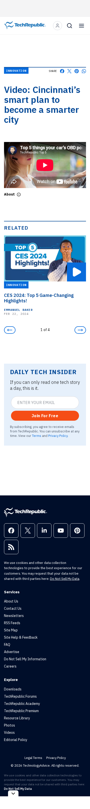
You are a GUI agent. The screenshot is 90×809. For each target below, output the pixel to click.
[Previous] (10, 330)
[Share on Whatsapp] (84, 71)
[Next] (80, 330)
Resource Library (17, 718)
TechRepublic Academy (22, 703)
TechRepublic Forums (20, 696)
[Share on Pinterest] (76, 71)
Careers (10, 666)
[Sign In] (57, 25)
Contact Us (13, 608)
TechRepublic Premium (21, 711)
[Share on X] (69, 71)
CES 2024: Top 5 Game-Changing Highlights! (39, 298)
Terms (36, 436)
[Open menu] (81, 25)
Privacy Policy (58, 436)
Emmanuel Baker (18, 310)
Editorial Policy (15, 740)
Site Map (11, 630)
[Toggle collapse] (13, 793)
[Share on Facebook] (62, 71)
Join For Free (45, 415)
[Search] (69, 25)
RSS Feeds (12, 623)
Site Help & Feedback (21, 637)
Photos (9, 725)
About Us (11, 601)
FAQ (7, 644)
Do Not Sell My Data (64, 579)
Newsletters (14, 615)
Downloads (13, 689)
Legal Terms (33, 758)
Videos (9, 732)
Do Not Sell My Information (25, 659)
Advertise (11, 652)
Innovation (16, 70)
